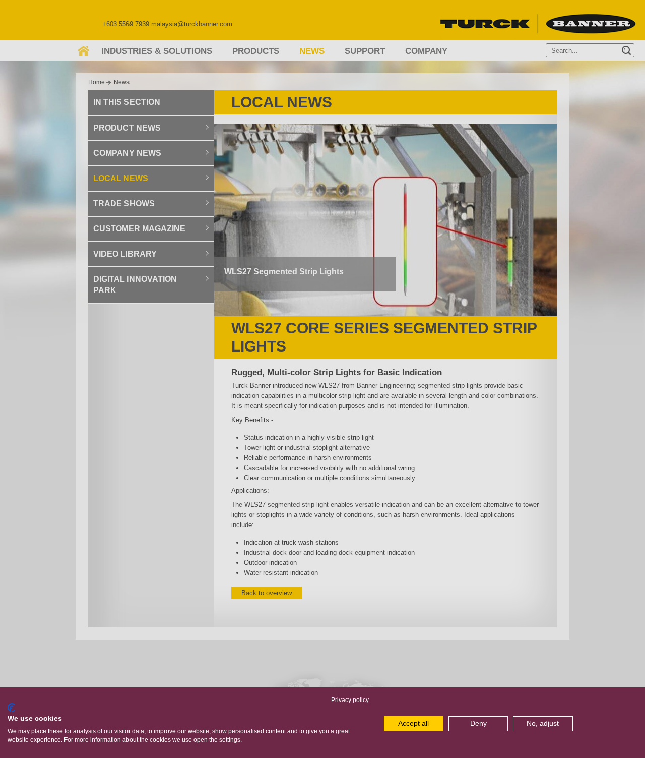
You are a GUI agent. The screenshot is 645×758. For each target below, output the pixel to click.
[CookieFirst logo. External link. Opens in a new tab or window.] (11, 707)
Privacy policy (350, 700)
